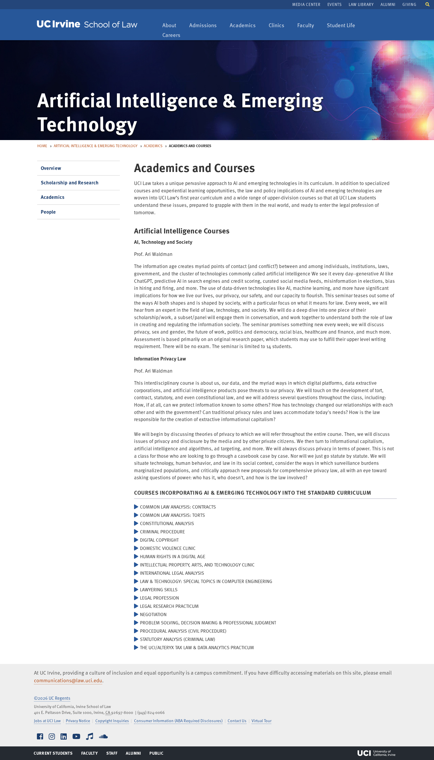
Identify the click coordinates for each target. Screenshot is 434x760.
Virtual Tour (261, 720)
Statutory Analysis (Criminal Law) (177, 639)
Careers (174, 35)
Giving (409, 4)
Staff (113, 754)
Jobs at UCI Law (47, 720)
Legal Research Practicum (169, 606)
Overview (51, 168)
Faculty (308, 25)
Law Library (361, 4)
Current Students (53, 754)
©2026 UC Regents (52, 698)
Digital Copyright (159, 539)
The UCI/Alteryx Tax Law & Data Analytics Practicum (197, 647)
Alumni (388, 4)
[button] (427, 4)
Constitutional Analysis (167, 523)
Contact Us (237, 720)
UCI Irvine (376, 753)
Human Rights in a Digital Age (172, 556)
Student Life (341, 25)
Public (156, 754)
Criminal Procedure (162, 531)
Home (42, 145)
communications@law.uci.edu (68, 680)
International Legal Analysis (172, 573)
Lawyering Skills (158, 589)
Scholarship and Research (70, 182)
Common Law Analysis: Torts (172, 515)
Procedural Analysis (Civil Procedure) (183, 630)
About (172, 25)
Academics (242, 25)
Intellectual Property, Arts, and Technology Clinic (197, 564)
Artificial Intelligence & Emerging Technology (96, 145)
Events (334, 4)
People (48, 211)
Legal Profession (159, 597)
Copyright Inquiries (112, 720)
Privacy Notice (78, 720)
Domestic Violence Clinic (167, 548)
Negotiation (153, 614)
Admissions (203, 25)
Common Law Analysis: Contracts (178, 506)
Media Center (306, 4)
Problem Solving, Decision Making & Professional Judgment (208, 622)
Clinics (279, 25)
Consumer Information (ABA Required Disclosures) (178, 720)
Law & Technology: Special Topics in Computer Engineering (206, 581)
